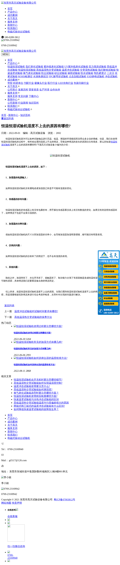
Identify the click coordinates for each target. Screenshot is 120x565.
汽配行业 (29, 83)
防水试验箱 (87, 73)
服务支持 (13, 21)
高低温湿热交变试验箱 (48, 70)
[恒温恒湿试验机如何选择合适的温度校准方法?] (66, 358)
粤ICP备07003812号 (64, 499)
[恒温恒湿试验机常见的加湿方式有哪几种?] (66, 342)
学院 (10, 83)
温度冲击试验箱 (70, 70)
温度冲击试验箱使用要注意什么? (32, 386)
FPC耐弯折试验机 (58, 76)
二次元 (110, 73)
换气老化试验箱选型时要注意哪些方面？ (36, 392)
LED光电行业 (65, 83)
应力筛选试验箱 (97, 66)
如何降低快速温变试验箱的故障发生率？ (36, 409)
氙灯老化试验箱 (34, 66)
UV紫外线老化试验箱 (76, 66)
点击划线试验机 (77, 76)
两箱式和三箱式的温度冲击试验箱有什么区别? (39, 406)
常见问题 (23, 96)
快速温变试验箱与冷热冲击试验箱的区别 (36, 399)
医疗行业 (53, 83)
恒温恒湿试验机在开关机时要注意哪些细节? (38, 379)
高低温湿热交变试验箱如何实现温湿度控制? (38, 383)
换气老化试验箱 (32, 73)
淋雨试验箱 (74, 73)
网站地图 (6, 503)
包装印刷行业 (81, 83)
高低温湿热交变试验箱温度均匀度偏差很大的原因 (41, 402)
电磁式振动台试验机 (19, 31)
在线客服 (13, 516)
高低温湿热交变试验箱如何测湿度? (33, 389)
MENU (5, 54)
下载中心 (34, 96)
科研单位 (18, 83)
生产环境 (44, 89)
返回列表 (9, 118)
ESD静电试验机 (95, 76)
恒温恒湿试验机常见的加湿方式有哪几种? (32, 348)
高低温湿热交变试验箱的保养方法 (33, 317)
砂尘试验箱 (60, 73)
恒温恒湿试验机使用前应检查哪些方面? (35, 396)
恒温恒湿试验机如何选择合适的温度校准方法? (34, 364)
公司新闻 (13, 102)
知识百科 (34, 102)
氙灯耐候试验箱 (107, 70)
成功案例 (13, 15)
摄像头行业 (40, 83)
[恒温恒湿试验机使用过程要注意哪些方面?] (66, 326)
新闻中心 (13, 25)
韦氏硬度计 (100, 73)
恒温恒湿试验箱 (27, 70)
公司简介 (13, 89)
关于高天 (13, 18)
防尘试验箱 (47, 73)
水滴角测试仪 (40, 76)
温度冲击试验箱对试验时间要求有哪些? (36, 311)
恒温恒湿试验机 (16, 66)
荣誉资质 (34, 89)
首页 (10, 8)
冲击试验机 (111, 76)
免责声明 (17, 503)
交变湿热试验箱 (89, 70)
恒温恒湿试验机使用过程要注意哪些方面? (32, 333)
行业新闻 (23, 102)
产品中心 (13, 12)
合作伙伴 (55, 89)
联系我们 (13, 28)
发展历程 (23, 89)
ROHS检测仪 (25, 76)
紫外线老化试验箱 (54, 66)
